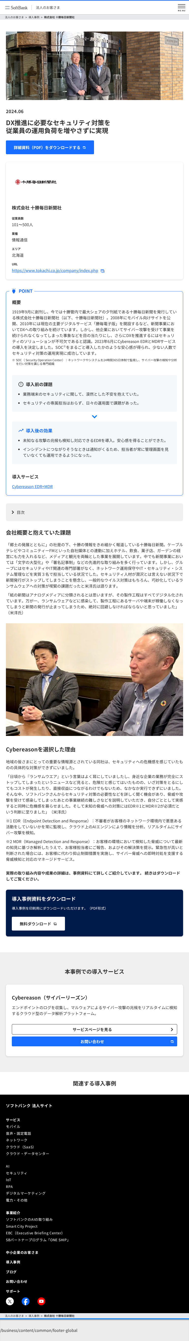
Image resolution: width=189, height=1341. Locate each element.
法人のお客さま (48, 7)
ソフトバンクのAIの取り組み (29, 1219)
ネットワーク (17, 1139)
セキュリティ (17, 1173)
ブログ (11, 1271)
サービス (13, 1119)
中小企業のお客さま (22, 1252)
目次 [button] (21, 512)
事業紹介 (13, 1212)
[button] (181, 7)
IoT (8, 1179)
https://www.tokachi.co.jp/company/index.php (55, 270)
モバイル (13, 1126)
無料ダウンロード (35, 924)
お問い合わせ (92, 1041)
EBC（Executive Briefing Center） (35, 1232)
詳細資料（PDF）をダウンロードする (47, 147)
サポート (13, 1291)
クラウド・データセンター (27, 1153)
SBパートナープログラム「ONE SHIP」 (38, 1239)
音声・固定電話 (18, 1133)
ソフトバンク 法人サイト (29, 1105)
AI (7, 1166)
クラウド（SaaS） (21, 1146)
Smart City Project (22, 1226)
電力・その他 (17, 1200)
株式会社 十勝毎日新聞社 (59, 17)
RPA (9, 1186)
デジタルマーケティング (26, 1193)
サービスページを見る (92, 1029)
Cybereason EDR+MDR (32, 486)
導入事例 (34, 17)
